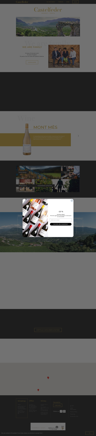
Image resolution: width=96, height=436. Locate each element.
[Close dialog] (72, 201)
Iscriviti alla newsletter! (60, 224)
